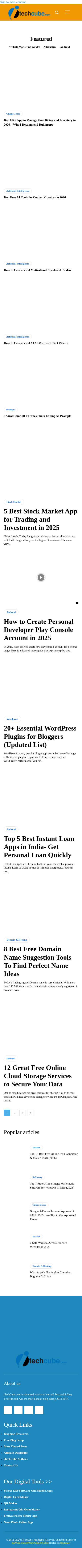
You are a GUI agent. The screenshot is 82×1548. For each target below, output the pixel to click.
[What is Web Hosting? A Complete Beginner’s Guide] (15, 1271)
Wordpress (12, 719)
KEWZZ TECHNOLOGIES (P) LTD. (30, 1542)
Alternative (49, 47)
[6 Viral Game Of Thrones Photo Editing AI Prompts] (41, 377)
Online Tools (13, 113)
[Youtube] (39, 1410)
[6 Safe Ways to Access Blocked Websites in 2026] (15, 1241)
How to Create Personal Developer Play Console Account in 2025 (39, 630)
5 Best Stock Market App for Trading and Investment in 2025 (40, 519)
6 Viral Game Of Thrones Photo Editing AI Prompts (37, 416)
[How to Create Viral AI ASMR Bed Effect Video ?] (41, 304)
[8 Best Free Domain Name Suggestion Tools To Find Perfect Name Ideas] (41, 905)
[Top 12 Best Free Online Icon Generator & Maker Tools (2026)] (15, 1152)
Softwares (37, 1177)
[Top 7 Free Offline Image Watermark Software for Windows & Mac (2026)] (15, 1182)
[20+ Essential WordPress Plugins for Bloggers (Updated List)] (41, 684)
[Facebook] (8, 1410)
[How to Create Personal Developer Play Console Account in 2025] (41, 578)
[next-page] (30, 1113)
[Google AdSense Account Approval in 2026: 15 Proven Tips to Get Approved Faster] (15, 1211)
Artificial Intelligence (17, 190)
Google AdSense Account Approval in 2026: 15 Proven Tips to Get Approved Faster (53, 1215)
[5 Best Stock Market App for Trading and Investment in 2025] (41, 467)
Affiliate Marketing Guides (24, 47)
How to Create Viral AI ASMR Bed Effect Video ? (36, 343)
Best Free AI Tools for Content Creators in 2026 (35, 197)
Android (65, 47)
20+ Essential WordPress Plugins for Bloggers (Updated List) (40, 736)
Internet (11, 1058)
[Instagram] (18, 1410)
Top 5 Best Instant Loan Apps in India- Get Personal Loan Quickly (39, 847)
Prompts (10, 409)
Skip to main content (13, 2)
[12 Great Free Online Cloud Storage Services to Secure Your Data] (41, 1024)
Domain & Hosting (17, 939)
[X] (28, 1410)
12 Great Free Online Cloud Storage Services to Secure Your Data (38, 1076)
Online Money (39, 1205)
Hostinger (65, 1542)
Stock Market (14, 501)
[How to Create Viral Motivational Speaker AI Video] (41, 231)
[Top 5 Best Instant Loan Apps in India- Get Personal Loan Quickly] (41, 795)
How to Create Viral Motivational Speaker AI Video (37, 270)
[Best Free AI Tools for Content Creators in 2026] (41, 158)
